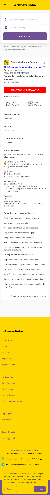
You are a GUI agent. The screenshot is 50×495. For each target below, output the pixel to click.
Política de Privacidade (11, 401)
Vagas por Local (8, 364)
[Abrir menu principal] (4, 5)
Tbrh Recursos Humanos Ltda (18, 67)
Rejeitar (10, 489)
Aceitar (39, 489)
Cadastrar (5, 352)
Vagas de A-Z (7, 358)
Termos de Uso (8, 395)
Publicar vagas (7, 419)
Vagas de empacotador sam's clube (27, 46)
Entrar (4, 346)
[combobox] (27, 19)
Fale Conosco (7, 389)
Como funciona (8, 383)
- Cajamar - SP (39, 67)
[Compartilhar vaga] (43, 62)
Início (5, 46)
